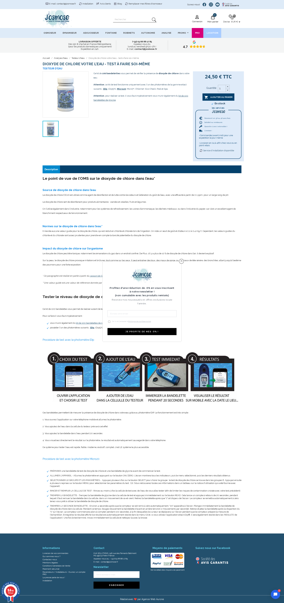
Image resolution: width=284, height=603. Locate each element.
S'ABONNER (116, 585)
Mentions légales (50, 562)
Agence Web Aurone (153, 599)
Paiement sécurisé (51, 569)
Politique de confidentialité (139, 321)
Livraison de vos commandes (55, 553)
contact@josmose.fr (109, 562)
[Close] (181, 261)
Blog (119, 3)
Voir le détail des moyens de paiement (167, 570)
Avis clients (105, 3)
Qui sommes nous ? (51, 556)
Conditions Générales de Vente (56, 566)
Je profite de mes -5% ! (142, 331)
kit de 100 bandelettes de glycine (92, 323)
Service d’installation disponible (218, 150)
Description (51, 169)
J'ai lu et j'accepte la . (131, 321)
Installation (88, 3)
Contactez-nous (50, 559)
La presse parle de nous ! (54, 577)
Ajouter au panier (218, 97)
